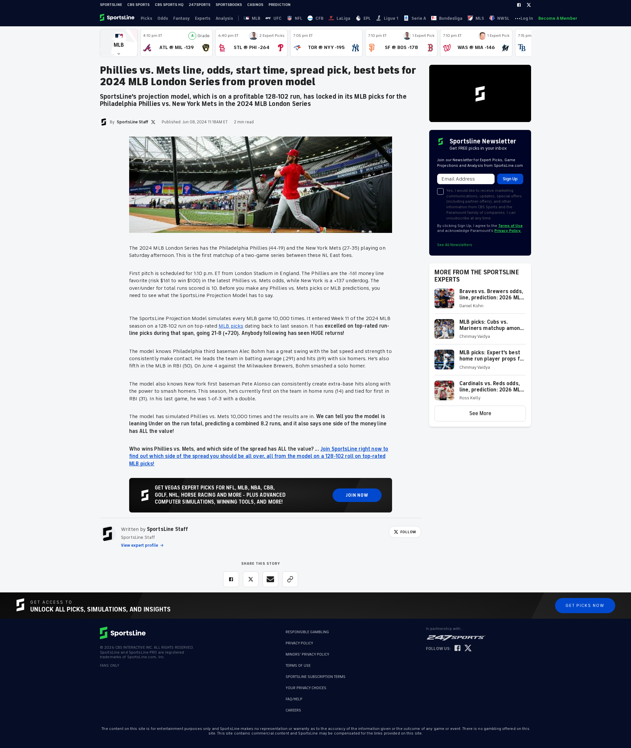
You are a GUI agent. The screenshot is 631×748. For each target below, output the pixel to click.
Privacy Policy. (507, 230)
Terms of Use (510, 225)
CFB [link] (319, 18)
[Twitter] (528, 5)
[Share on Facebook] (231, 579)
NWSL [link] (503, 18)
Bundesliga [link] (450, 18)
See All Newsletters (454, 244)
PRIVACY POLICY (299, 643)
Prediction (280, 4)
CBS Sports (138, 4)
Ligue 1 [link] (391, 18)
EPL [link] (367, 18)
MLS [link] (480, 18)
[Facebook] (519, 5)
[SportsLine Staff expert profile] (108, 534)
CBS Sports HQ (169, 4)
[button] (119, 43)
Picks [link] (146, 18)
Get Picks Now (585, 605)
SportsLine (111, 4)
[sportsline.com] (117, 18)
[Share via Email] (270, 579)
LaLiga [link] (343, 18)
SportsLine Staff (167, 529)
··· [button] (518, 18)
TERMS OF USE (298, 665)
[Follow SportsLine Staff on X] (153, 122)
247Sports (199, 4)
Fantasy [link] (181, 18)
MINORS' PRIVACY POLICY (307, 654)
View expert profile (139, 545)
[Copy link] (290, 579)
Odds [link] (162, 18)
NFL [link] (298, 18)
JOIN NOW (357, 495)
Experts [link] (202, 18)
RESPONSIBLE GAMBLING (307, 632)
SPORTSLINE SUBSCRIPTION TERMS (315, 676)
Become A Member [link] (557, 18)
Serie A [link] (418, 18)
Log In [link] (527, 18)
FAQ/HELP (294, 699)
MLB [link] (256, 18)
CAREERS (293, 710)
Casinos (255, 4)
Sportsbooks (229, 4)
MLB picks (231, 326)
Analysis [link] (224, 18)
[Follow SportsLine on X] (468, 648)
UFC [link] (277, 18)
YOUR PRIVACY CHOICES (306, 688)
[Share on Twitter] (251, 579)
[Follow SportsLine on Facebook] (457, 648)
